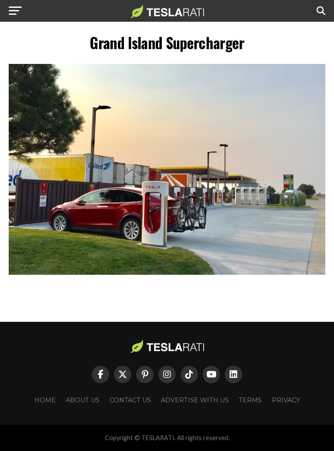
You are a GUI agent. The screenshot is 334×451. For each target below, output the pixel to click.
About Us (83, 400)
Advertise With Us (195, 400)
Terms (250, 400)
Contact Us (130, 400)
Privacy (286, 400)
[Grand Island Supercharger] (167, 272)
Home (45, 400)
